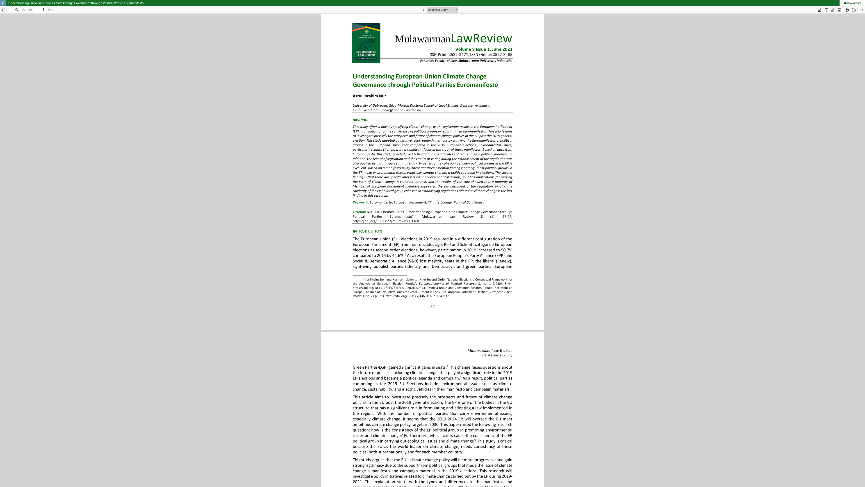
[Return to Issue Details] (3, 3)
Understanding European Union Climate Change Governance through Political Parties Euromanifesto (76, 3)
